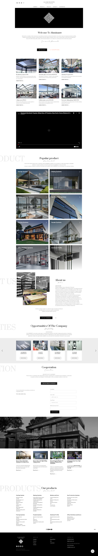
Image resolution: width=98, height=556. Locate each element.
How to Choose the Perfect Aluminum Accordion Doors (22, 461)
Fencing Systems (23, 222)
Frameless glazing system (37, 507)
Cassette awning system (71, 502)
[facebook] (23, 3)
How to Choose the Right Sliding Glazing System (40, 461)
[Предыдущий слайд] (2, 351)
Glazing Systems (56, 172)
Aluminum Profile (56, 248)
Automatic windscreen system (21, 519)
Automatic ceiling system (20, 509)
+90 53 (68, 539)
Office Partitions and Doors (74, 515)
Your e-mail (52, 394)
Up (94, 529)
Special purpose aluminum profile (56, 522)
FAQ (51, 541)
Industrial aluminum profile (54, 519)
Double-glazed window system (38, 497)
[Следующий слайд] (95, 351)
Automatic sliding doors (37, 509)
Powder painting (74, 353)
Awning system (70, 505)
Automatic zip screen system (72, 497)
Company (34, 539)
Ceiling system (18, 505)
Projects (49, 6)
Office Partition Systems (25, 248)
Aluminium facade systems (38, 517)
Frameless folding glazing (37, 505)
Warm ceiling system (19, 507)
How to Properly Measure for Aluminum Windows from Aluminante (56, 462)
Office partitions (70, 517)
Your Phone (52, 400)
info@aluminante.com (71, 547)
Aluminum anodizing (57, 353)
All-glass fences (19, 517)
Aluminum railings (19, 524)
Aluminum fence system (20, 522)
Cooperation (62, 6)
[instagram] (17, 3)
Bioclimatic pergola (19, 497)
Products (42, 6)
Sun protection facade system (38, 522)
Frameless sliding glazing (37, 500)
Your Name (52, 389)
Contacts (55, 6)
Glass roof (35, 519)
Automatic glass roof (19, 500)
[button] (54, 50)
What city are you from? (54, 405)
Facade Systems (56, 222)
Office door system (70, 519)
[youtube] (19, 3)
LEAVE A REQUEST (54, 412)
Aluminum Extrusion (23, 353)
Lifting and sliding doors (54, 497)
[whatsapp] (21, 3)
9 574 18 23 (72, 539)
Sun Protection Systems (58, 197)
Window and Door (54, 495)
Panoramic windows (53, 502)
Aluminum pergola (19, 502)
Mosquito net (52, 505)
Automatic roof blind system (72, 500)
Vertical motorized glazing (37, 502)
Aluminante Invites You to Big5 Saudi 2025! (74, 461)
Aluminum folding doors (54, 500)
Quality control (40, 353)
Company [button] (35, 6)
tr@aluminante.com (70, 541)
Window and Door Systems (26, 197)
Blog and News (52, 539)
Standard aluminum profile (54, 517)
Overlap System (23, 172)
